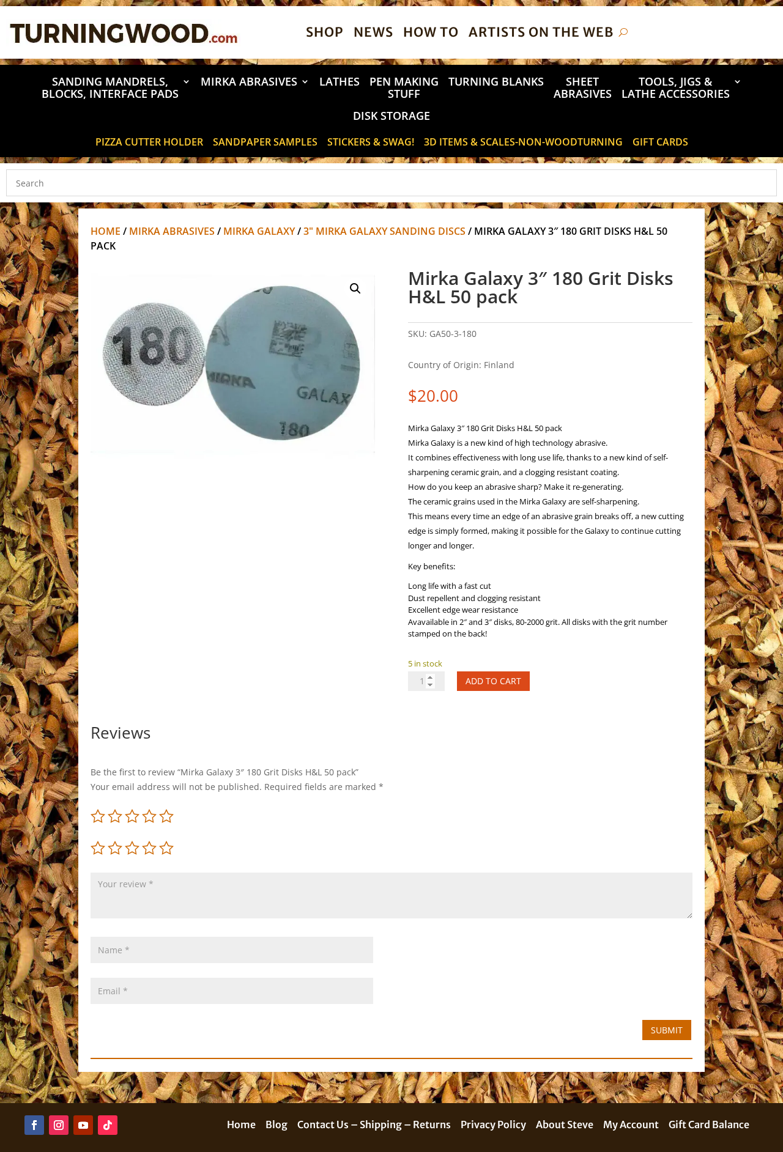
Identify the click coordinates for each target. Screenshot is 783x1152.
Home (106, 231)
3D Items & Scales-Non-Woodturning (523, 143)
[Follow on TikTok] (107, 1125)
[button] (355, 289)
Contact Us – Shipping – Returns (374, 1125)
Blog (276, 1125)
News (373, 32)
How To (431, 32)
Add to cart (493, 681)
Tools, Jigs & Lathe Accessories (676, 88)
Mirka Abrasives (249, 82)
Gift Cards (660, 143)
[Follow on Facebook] (34, 1125)
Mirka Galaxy (259, 231)
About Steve (564, 1125)
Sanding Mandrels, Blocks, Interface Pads (110, 88)
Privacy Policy (493, 1125)
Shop (325, 32)
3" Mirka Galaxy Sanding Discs (384, 231)
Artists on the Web (541, 32)
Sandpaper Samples (265, 143)
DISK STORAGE (391, 116)
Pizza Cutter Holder (149, 143)
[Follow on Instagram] (59, 1125)
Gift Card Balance (709, 1125)
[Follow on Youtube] (83, 1125)
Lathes (339, 82)
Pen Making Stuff (404, 88)
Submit (667, 1030)
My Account (631, 1125)
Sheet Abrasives (583, 88)
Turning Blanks (496, 82)
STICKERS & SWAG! (370, 143)
